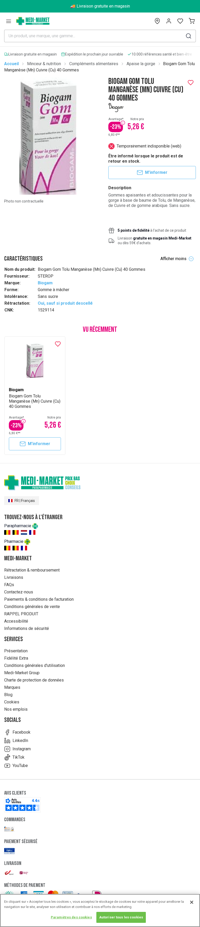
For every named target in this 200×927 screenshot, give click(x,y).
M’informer (156, 172)
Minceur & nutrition (44, 63)
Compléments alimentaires (93, 63)
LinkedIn (20, 740)
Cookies (11, 701)
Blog (8, 694)
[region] (100, 910)
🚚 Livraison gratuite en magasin (100, 6)
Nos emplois (16, 709)
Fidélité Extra (16, 658)
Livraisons (13, 577)
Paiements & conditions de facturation (39, 599)
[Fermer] (191, 902)
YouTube (20, 765)
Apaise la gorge (141, 63)
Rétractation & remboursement (32, 570)
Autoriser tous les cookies (121, 917)
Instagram (21, 748)
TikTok (18, 757)
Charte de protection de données (34, 680)
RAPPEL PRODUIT (21, 613)
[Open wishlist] (180, 21)
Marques (12, 687)
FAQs (9, 584)
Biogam (45, 282)
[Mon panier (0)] (192, 21)
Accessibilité (16, 621)
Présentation (16, 650)
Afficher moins (173, 258)
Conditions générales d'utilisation (34, 665)
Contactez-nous (18, 592)
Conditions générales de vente (32, 606)
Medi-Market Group (22, 672)
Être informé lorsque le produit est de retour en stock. (145, 159)
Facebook (21, 732)
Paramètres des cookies (71, 917)
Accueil (11, 63)
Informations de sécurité (26, 628)
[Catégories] (8, 21)
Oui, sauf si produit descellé (65, 303)
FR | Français (25, 501)
